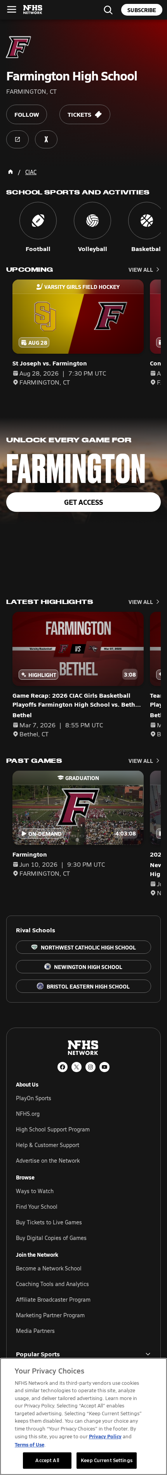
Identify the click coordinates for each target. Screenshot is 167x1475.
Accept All (47, 1460)
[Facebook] (62, 1067)
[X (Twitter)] (76, 1067)
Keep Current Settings (106, 1460)
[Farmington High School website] (17, 139)
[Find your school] (108, 10)
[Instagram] (90, 1067)
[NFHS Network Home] (33, 9)
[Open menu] (12, 9)
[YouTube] (104, 1067)
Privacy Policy (105, 1436)
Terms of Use (29, 1444)
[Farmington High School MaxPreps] (46, 139)
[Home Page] (10, 171)
